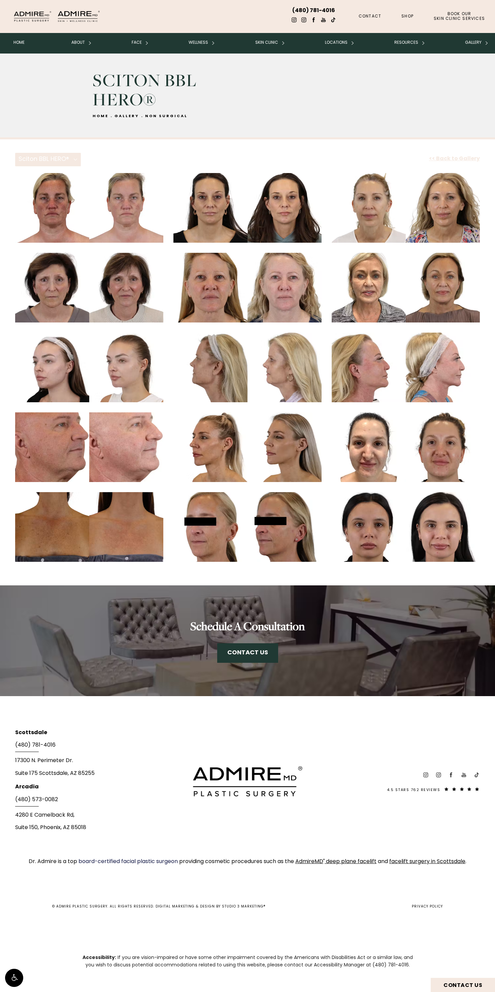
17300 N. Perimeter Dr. (44, 760)
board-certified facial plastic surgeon (128, 861)
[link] (92, 747)
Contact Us (247, 653)
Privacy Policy (427, 907)
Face (137, 42)
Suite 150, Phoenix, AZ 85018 (50, 827)
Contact (370, 16)
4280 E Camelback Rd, (44, 815)
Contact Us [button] (462, 985)
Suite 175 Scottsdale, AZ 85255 (55, 773)
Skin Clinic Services (459, 16)
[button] (14, 978)
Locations (336, 42)
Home (19, 42)
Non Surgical (166, 116)
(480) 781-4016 (390, 965)
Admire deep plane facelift (335, 861)
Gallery (473, 42)
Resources (406, 42)
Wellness (198, 42)
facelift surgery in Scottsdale (427, 861)
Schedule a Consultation (247, 626)
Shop (407, 16)
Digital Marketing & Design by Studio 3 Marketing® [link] (211, 907)
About (78, 42)
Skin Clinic (266, 42)
